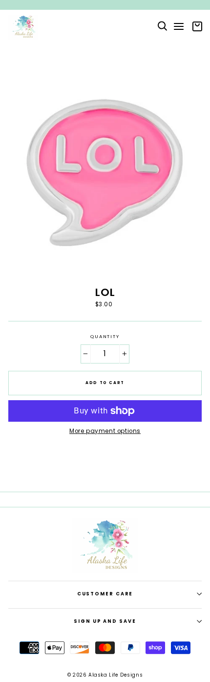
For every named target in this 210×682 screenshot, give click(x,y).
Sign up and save (105, 621)
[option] (105, 4)
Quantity (105, 337)
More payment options (105, 431)
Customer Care (105, 594)
